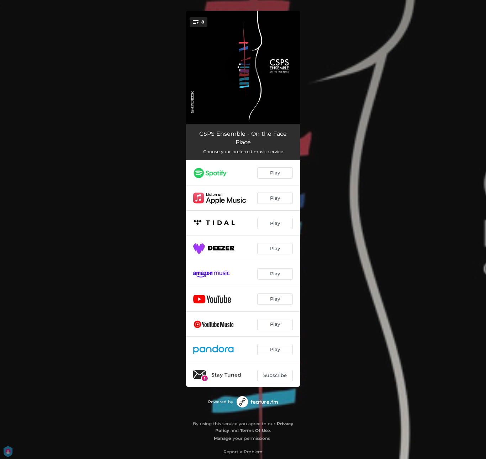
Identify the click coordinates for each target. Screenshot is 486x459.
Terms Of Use (255, 430)
